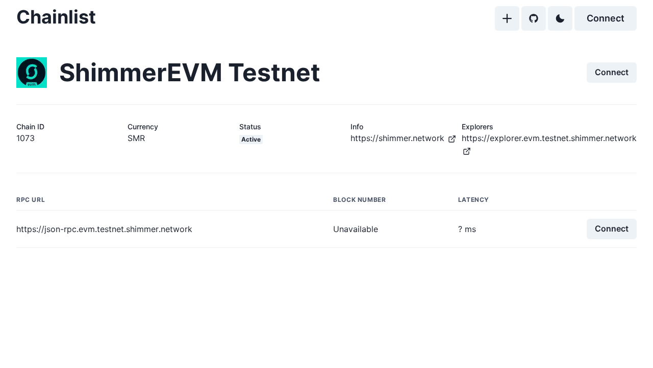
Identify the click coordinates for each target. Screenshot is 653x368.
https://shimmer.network (397, 138)
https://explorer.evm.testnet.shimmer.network (549, 138)
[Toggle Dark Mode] (560, 18)
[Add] (507, 18)
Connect (605, 18)
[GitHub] (533, 18)
